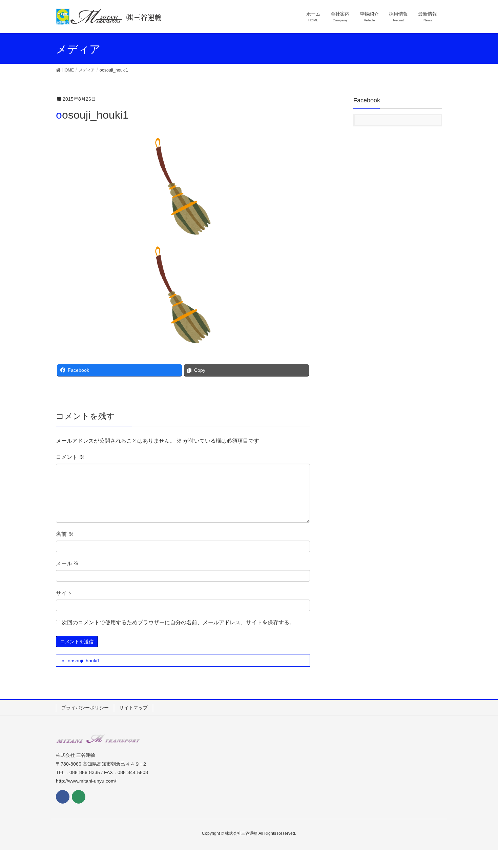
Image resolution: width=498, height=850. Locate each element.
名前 (65, 534)
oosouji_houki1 (84, 660)
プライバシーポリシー (85, 707)
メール (67, 563)
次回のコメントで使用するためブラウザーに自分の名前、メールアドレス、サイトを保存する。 (178, 622)
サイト (64, 593)
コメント (70, 457)
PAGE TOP (480, 818)
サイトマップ (133, 707)
